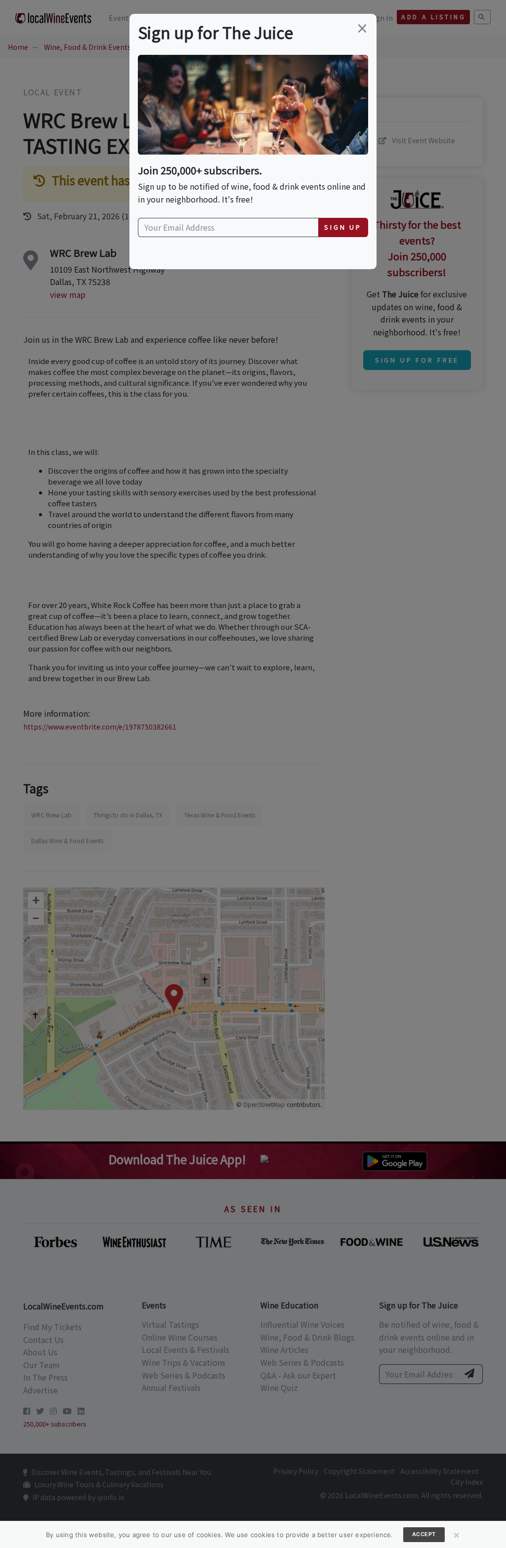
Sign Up (343, 227)
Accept (424, 1534)
